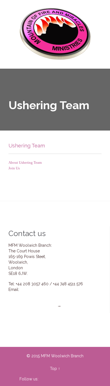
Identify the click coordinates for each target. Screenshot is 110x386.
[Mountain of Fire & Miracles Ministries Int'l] (56, 34)
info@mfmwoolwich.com (43, 289)
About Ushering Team (25, 162)
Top (53, 368)
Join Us (14, 168)
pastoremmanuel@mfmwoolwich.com (53, 295)
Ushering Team (26, 146)
